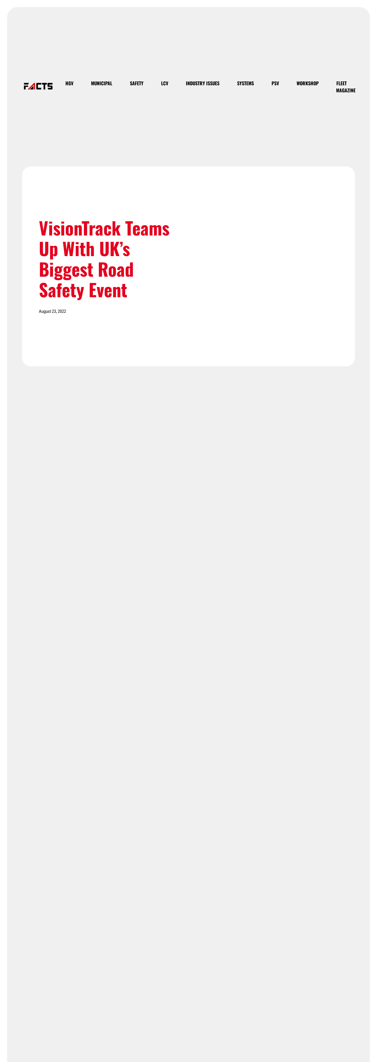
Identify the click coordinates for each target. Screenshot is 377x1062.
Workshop (308, 83)
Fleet (341, 83)
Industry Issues (202, 83)
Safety (136, 83)
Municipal (101, 83)
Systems (245, 83)
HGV (69, 83)
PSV (275, 83)
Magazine (345, 90)
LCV (164, 83)
